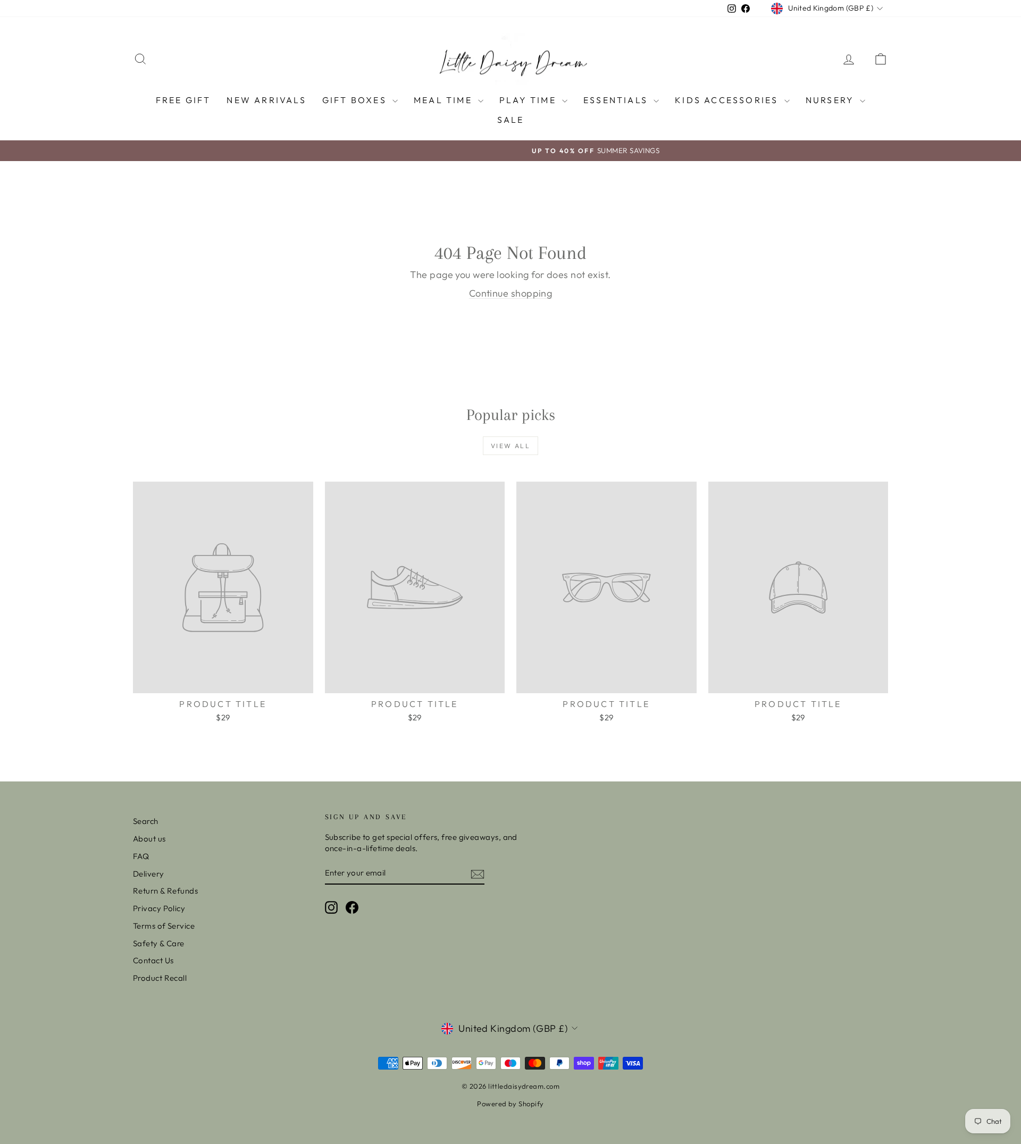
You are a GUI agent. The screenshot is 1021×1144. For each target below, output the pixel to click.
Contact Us (153, 960)
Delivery (148, 874)
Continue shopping (511, 293)
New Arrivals (266, 100)
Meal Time (444, 100)
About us (149, 839)
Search (145, 821)
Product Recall (160, 978)
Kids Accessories (728, 100)
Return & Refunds (165, 891)
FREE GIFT (183, 100)
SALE (510, 119)
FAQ (141, 856)
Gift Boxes (356, 100)
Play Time (529, 100)
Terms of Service (164, 926)
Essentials (617, 100)
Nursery (832, 100)
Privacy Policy (159, 908)
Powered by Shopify (510, 1103)
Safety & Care (159, 943)
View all (510, 446)
